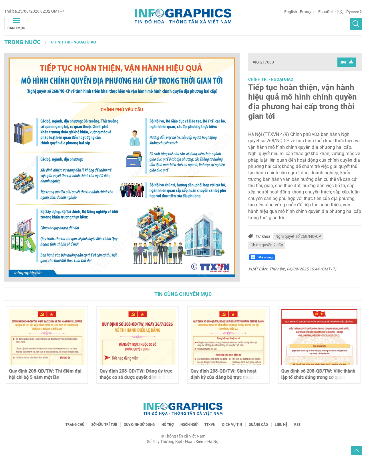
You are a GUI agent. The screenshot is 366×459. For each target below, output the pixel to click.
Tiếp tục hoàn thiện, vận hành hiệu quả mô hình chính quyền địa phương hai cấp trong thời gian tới (302, 102)
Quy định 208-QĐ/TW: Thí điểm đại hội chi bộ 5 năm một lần (45, 374)
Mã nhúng (265, 257)
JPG (343, 62)
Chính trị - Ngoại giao (73, 42)
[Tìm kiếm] (356, 24)
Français (307, 11)
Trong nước (22, 42)
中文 (339, 11)
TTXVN (209, 425)
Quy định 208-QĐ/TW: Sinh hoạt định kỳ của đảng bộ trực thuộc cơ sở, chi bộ (225, 377)
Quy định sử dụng (139, 425)
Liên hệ (281, 425)
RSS (297, 425)
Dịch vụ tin (232, 425)
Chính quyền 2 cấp (266, 245)
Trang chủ (74, 425)
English (290, 11)
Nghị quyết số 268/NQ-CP (298, 236)
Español (325, 11)
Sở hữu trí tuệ (104, 425)
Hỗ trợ (168, 425)
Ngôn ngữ (189, 425)
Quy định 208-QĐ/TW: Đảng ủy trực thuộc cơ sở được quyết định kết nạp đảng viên (137, 377)
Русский (354, 11)
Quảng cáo (258, 425)
